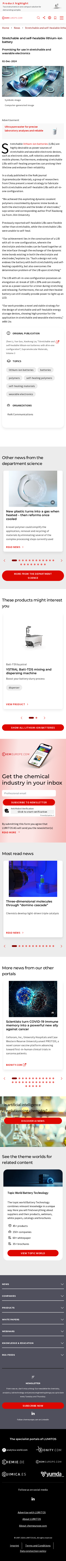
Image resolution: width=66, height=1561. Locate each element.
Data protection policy (33, 1551)
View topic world (33, 1253)
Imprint (14, 1545)
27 (29, 1086)
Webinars (8, 1331)
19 (41, 564)
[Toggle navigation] (62, 18)
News (5, 1284)
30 (40, 1086)
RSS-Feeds (8, 1355)
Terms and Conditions (38, 1545)
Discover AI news (33, 1120)
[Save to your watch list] (55, 18)
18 (38, 564)
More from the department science (33, 575)
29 (36, 1086)
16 (31, 564)
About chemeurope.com (33, 1525)
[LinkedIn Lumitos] (33, 1499)
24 (50, 1082)
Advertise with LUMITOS (32, 1512)
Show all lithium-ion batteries (33, 727)
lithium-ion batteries (35, 143)
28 (33, 1086)
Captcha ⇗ (47, 815)
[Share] (44, 18)
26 (26, 1086)
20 (45, 564)
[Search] (38, 18)
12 (53, 560)
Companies (9, 1296)
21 (40, 1082)
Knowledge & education (18, 1343)
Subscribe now (33, 1405)
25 (53, 1082)
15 (28, 564)
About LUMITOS (32, 1519)
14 (24, 564)
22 (43, 1082)
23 (46, 1082)
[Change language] (49, 18)
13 (21, 564)
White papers (10, 1319)
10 (46, 560)
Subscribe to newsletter (29, 802)
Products (8, 1307)
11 (50, 560)
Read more (9, 832)
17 (35, 564)
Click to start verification (32, 811)
